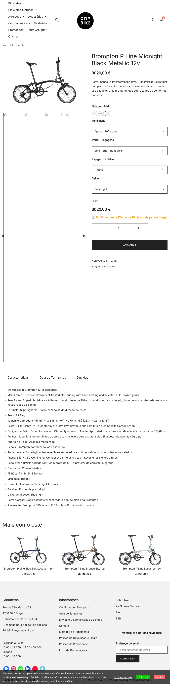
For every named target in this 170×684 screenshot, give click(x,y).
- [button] (101, 228)
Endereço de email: (128, 643)
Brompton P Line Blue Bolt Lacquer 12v (28, 568)
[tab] (18, 377)
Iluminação (98, 120)
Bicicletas (14, 3)
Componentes (17, 23)
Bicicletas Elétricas (21, 10)
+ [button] (138, 228)
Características (18, 377)
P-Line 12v (18, 45)
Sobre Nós (122, 600)
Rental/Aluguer (36, 30)
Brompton (109, 266)
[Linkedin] (28, 669)
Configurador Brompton (74, 607)
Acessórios (35, 16)
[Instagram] (13, 669)
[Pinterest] (35, 669)
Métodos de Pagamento (74, 631)
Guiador (97, 106)
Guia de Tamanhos (53, 377)
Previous (3, 236)
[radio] (94, 113)
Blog (119, 612)
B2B (118, 618)
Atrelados (14, 16)
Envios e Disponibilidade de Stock (80, 619)
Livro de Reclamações (73, 650)
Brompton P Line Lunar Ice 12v (142, 568)
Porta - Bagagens (103, 140)
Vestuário (40, 23)
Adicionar (129, 245)
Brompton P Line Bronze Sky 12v (84, 568)
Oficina (13, 36)
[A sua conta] (153, 20)
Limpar (95, 201)
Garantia (64, 625)
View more (79, 681)
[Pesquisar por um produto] (57, 20)
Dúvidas (82, 377)
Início (5, 45)
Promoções (15, 30)
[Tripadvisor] (20, 669)
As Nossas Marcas (127, 606)
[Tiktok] (42, 669)
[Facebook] (6, 669)
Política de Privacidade (73, 644)
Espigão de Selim (103, 159)
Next (84, 236)
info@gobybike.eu (23, 630)
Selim (95, 178)
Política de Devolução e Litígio (78, 638)
